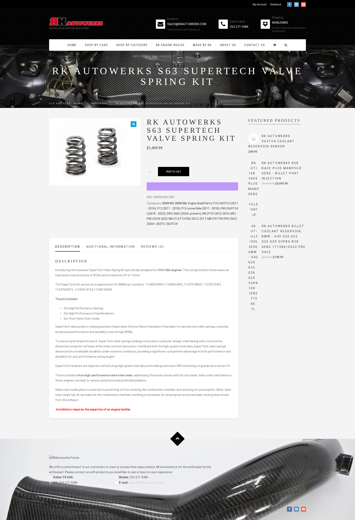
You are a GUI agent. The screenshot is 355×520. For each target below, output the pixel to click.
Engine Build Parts (200, 203)
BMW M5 (168, 203)
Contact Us (254, 45)
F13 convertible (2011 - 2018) (200, 208)
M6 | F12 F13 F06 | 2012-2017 (187, 218)
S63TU (160, 223)
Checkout (275, 4)
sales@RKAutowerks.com (146, 482)
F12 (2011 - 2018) (168, 208)
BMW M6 (181, 203)
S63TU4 (172, 223)
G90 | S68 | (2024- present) (184, 213)
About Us (228, 45)
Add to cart (173, 171)
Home (72, 45)
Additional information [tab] (110, 246)
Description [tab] (67, 246)
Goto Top (177, 438)
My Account (260, 4)
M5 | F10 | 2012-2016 (216, 213)
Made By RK (202, 45)
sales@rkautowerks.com (186, 24)
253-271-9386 (239, 26)
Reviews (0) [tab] (152, 246)
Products (99, 103)
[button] (133, 124)
